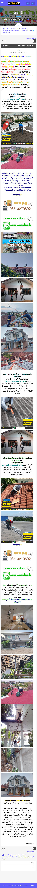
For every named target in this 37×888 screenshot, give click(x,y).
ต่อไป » (34, 38)
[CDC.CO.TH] (14, 3)
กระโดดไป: (31, 863)
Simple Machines (18, 885)
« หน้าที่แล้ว (29, 38)
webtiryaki (31, 885)
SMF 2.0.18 (5, 885)
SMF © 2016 (11, 885)
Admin (18, 50)
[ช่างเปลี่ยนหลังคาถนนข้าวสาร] (17, 211)
